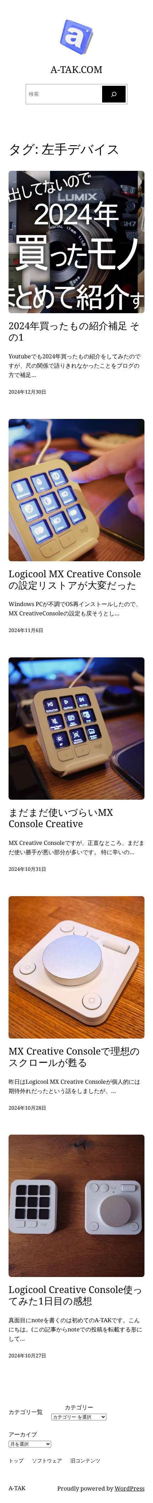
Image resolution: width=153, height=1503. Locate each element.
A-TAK (17, 1488)
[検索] (114, 94)
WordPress (129, 1488)
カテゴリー (79, 1407)
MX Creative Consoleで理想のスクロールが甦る (74, 1057)
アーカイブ (23, 1434)
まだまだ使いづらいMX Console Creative (61, 818)
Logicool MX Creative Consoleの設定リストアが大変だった (75, 579)
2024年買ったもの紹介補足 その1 (74, 331)
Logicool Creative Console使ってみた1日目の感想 (76, 1295)
